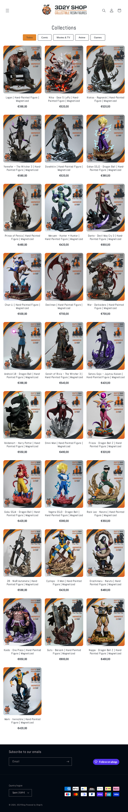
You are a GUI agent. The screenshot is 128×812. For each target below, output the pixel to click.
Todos (29, 37)
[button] (7, 10)
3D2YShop (21, 805)
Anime (82, 37)
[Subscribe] (68, 761)
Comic (44, 37)
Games (98, 37)
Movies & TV (63, 37)
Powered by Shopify (34, 805)
